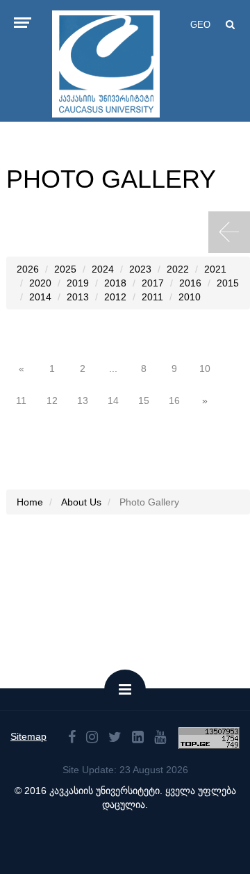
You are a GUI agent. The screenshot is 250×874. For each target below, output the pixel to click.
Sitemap (28, 736)
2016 (190, 283)
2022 (178, 269)
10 (204, 368)
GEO (200, 24)
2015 (228, 283)
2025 (65, 269)
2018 (115, 283)
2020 (40, 283)
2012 (115, 296)
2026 (28, 269)
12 (52, 400)
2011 (152, 296)
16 (174, 400)
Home (30, 502)
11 (21, 400)
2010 (189, 296)
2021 (215, 269)
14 (113, 400)
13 (82, 400)
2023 (140, 269)
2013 (78, 296)
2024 (103, 269)
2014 (40, 296)
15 (143, 400)
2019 (78, 283)
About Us (81, 502)
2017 (153, 283)
